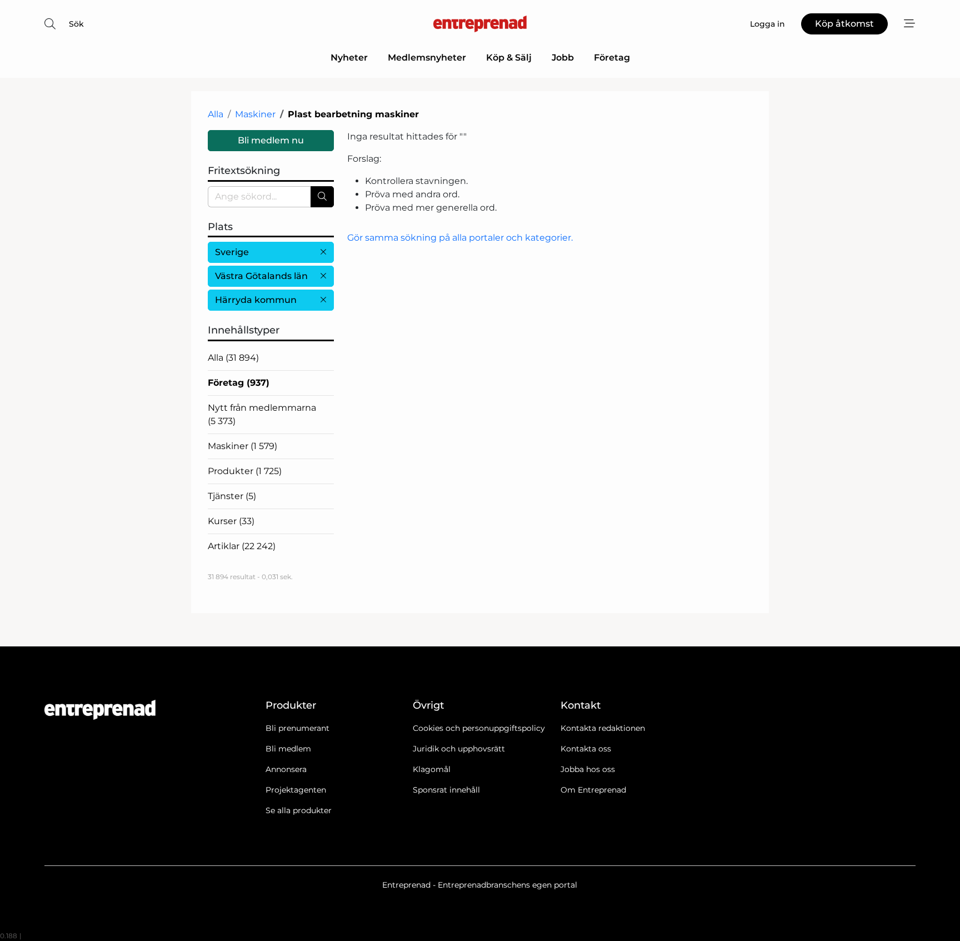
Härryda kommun (256, 300)
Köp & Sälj (509, 57)
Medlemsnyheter (427, 57)
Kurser (231, 521)
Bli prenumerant (297, 728)
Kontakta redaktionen (603, 728)
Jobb (563, 57)
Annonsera (286, 769)
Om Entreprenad (593, 790)
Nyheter (349, 57)
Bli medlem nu (271, 140)
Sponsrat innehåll (446, 790)
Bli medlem (288, 749)
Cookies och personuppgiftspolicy (479, 728)
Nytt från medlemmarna (262, 414)
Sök (76, 24)
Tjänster (232, 496)
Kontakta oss (586, 749)
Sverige (232, 252)
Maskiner (255, 114)
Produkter (245, 471)
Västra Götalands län (261, 276)
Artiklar (242, 546)
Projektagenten (296, 790)
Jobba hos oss (588, 769)
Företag (612, 57)
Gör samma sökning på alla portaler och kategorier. (460, 237)
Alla (215, 114)
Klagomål (432, 769)
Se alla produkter (299, 810)
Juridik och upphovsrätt (459, 749)
